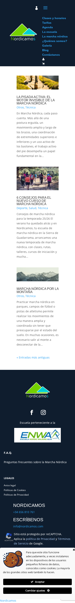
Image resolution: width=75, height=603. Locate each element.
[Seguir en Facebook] (32, 413)
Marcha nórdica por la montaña (38, 290)
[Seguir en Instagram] (43, 413)
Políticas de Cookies (15, 490)
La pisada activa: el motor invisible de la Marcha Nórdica (36, 100)
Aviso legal (10, 485)
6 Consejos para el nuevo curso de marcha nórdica (34, 201)
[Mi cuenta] (36, 8)
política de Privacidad (40, 539)
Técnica (30, 107)
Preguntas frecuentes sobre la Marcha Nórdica (35, 462)
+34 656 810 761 (24, 512)
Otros (20, 107)
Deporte (22, 208)
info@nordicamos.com (28, 526)
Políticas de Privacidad (16, 494)
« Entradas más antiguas (33, 357)
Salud (32, 208)
